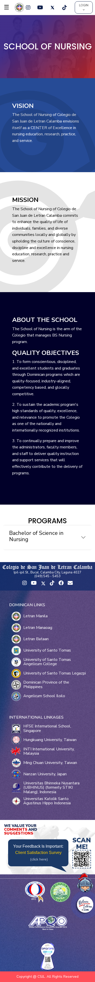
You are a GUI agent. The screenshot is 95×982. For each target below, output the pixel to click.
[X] (52, 8)
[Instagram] (28, 8)
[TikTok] (65, 8)
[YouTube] (40, 8)
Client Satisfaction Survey (38, 852)
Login (83, 5)
